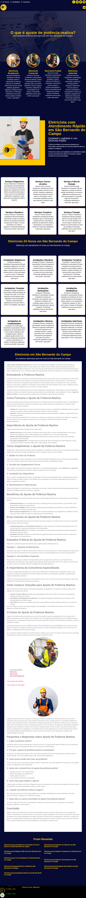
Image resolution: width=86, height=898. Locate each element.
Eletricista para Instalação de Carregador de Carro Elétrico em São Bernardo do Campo (22, 845)
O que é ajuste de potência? (15, 681)
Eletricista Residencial (17, 676)
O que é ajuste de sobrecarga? (16, 685)
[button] (84, 7)
